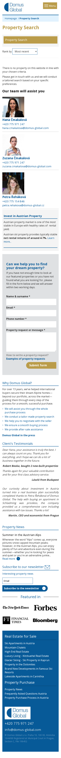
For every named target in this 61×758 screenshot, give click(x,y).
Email (10, 307)
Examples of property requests (25, 358)
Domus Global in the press (18, 435)
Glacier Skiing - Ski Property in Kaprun (27, 660)
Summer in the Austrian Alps (21, 535)
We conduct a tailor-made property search (29, 416)
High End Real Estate (17, 651)
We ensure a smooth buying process (26, 425)
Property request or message (25, 330)
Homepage (11, 18)
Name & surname (18, 296)
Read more (8, 558)
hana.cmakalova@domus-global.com (25, 128)
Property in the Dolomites (20, 664)
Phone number (16, 319)
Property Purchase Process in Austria (26, 697)
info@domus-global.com (23, 730)
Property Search (16, 40)
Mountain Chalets (15, 647)
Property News (13, 527)
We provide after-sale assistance (24, 429)
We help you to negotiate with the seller (28, 421)
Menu (52, 6)
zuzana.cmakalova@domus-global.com (26, 166)
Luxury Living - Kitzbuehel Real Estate (27, 656)
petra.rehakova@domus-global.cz (23, 205)
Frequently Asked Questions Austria (26, 693)
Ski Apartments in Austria (20, 643)
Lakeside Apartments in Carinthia (24, 676)
